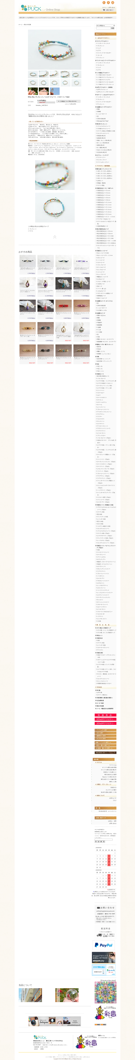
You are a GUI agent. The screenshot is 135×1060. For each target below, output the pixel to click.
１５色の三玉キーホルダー (104, 75)
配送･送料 (73, 1055)
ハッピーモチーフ (102, 114)
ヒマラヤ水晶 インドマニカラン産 (106, 381)
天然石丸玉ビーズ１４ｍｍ (104, 207)
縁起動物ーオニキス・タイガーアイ (106, 341)
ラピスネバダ (100, 614)
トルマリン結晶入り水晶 (103, 526)
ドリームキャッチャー (103, 162)
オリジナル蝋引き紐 (39, 151)
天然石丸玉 (100, 638)
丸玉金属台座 (100, 700)
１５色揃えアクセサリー (103, 72)
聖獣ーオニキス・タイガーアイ (105, 339)
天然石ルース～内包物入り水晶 (105, 505)
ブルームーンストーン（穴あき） (106, 473)
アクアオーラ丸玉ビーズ (103, 219)
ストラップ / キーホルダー (104, 53)
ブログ (114, 800)
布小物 (98, 690)
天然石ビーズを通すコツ (109, 772)
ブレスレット (33, 229)
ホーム (20, 24)
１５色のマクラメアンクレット (105, 84)
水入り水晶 (100, 524)
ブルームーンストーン (103, 409)
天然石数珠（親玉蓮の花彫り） (105, 697)
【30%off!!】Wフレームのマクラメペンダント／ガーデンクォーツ (81, 336)
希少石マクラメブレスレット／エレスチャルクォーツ (45, 358)
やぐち (31, 231)
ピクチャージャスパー (103, 595)
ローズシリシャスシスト (103, 597)
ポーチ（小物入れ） (102, 695)
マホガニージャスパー (103, 580)
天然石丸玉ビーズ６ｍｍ (103, 197)
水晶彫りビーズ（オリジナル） (105, 301)
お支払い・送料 (112, 821)
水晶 (98, 550)
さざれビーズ (100, 279)
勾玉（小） (100, 368)
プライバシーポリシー (62, 1057)
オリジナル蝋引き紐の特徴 (109, 767)
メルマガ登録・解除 (50, 1057)
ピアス (99, 50)
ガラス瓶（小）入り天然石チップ (106, 632)
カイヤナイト (100, 423)
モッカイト (100, 599)
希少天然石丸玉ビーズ (103, 229)
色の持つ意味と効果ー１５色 (108, 792)
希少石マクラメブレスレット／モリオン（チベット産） (27, 336)
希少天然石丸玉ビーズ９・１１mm (106, 240)
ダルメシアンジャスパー (103, 569)
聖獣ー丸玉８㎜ (101, 315)
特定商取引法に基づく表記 (75, 1057)
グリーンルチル (101, 557)
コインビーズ (100, 272)
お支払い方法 (66, 1055)
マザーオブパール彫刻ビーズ (105, 293)
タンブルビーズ (101, 269)
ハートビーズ (100, 260)
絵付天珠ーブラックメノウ (104, 361)
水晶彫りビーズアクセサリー (104, 107)
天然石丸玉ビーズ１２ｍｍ (104, 204)
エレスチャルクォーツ (103, 133)
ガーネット (100, 400)
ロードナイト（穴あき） (103, 466)
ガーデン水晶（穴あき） (103, 533)
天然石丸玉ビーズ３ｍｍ (103, 193)
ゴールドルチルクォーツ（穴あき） (106, 531)
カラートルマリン (102, 402)
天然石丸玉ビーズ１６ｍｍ (104, 209)
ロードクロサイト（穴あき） (105, 464)
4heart (99, 349)
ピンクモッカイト (102, 618)
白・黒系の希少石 (102, 147)
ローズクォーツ (101, 554)
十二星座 (99, 332)
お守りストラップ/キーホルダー (105, 92)
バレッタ (99, 55)
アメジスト (100, 650)
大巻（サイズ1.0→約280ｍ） (105, 176)
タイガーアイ (100, 578)
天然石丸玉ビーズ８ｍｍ (103, 200)
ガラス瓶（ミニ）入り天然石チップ (106, 630)
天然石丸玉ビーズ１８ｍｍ (104, 212)
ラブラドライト (101, 430)
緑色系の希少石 (101, 138)
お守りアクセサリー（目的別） (105, 87)
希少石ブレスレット (102, 124)
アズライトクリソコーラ (103, 428)
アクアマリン (100, 414)
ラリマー (99, 416)
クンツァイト (100, 390)
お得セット (100, 180)
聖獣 (98, 109)
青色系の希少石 (101, 135)
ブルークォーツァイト (103, 573)
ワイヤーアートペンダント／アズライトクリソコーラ (63, 291)
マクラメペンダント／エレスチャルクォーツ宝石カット (27, 291)
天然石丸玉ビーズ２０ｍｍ (104, 214)
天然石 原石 (100, 652)
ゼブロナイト (100, 583)
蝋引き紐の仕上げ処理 (110, 774)
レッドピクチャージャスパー (105, 592)
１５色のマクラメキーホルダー (105, 82)
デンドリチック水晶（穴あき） (105, 538)
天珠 (98, 356)
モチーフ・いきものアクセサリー (105, 94)
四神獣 (99, 111)
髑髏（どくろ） (101, 351)
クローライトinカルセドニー (104, 611)
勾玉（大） (100, 366)
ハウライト (100, 616)
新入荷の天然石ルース (103, 376)
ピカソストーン (101, 588)
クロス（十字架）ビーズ (103, 281)
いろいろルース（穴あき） (104, 438)
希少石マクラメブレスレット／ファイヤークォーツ (45, 336)
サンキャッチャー (102, 159)
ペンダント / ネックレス (103, 43)
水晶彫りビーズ (101, 313)
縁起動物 (99, 325)
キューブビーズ (101, 274)
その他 (99, 621)
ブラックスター (101, 435)
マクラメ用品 (100, 185)
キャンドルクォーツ (102, 681)
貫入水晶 (99, 514)
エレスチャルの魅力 (111, 790)
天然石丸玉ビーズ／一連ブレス (105, 188)
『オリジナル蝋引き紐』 (97, 17)
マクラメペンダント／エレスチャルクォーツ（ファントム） (45, 291)
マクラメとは (112, 765)
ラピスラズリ (100, 419)
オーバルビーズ (101, 267)
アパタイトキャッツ (102, 426)
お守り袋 (99, 692)
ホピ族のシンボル (102, 310)
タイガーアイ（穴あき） (103, 502)
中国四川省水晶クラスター (104, 683)
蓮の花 (99, 346)
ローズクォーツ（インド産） (105, 385)
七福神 (99, 327)
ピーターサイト (101, 433)
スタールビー (100, 392)
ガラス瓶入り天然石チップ (104, 628)
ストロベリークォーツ (103, 552)
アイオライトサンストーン (104, 411)
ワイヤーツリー (101, 157)
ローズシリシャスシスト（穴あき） (106, 461)
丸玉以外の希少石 (102, 152)
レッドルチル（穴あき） (103, 540)
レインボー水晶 (101, 519)
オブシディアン (101, 559)
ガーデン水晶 (100, 512)
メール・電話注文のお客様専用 (105, 708)
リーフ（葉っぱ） (102, 288)
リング (99, 48)
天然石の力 (113, 787)
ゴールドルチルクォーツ (103, 126)
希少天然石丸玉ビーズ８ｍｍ (105, 233)
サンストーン (100, 421)
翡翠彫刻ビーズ (101, 295)
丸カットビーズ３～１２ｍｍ (105, 255)
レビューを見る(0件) (70, 104)
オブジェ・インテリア (103, 155)
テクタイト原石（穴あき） (104, 497)
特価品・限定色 (101, 183)
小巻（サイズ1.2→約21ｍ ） (104, 173)
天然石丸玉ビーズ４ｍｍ (103, 195)
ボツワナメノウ (101, 566)
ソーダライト (100, 576)
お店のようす (112, 798)
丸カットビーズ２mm (103, 253)
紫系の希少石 (100, 145)
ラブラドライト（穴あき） (104, 478)
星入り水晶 (100, 521)
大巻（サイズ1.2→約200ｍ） (105, 178)
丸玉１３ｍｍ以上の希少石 (104, 150)
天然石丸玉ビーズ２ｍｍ (103, 190)
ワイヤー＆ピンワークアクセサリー (106, 60)
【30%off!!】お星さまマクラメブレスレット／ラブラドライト (27, 269)
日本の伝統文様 (101, 118)
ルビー (99, 395)
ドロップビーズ (101, 265)
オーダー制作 (100, 703)
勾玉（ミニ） (100, 371)
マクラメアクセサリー (103, 41)
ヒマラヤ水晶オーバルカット (105, 383)
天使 (98, 337)
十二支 (99, 329)
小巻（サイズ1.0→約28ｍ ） (104, 171)
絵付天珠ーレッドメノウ (103, 359)
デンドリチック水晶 (102, 516)
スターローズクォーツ (103, 647)
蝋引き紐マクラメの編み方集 (108, 779)
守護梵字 (99, 322)
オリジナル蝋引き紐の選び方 (108, 769)
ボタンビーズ (100, 257)
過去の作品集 (27, 24)
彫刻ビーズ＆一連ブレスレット (105, 344)
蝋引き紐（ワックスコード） (104, 169)
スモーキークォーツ (102, 604)
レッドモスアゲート (102, 585)
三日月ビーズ (100, 284)
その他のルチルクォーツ (103, 128)
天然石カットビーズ (102, 250)
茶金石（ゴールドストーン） (105, 564)
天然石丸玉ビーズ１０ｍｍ (104, 202)
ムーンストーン (101, 407)
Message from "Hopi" (103, 121)
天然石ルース (100, 374)
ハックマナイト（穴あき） (104, 490)
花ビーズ (99, 286)
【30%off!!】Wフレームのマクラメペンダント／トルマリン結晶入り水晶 (63, 336)
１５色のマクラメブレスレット (105, 77)
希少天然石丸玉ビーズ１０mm (105, 236)
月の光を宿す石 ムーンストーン (107, 811)
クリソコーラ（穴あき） (103, 499)
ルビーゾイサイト (102, 607)
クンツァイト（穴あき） (103, 459)
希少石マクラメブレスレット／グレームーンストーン (27, 358)
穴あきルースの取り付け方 (109, 777)
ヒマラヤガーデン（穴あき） (105, 535)
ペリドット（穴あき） (103, 471)
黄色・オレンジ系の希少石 (104, 140)
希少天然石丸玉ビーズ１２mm (105, 238)
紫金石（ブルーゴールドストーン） (106, 561)
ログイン (104, 7)
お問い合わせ (111, 7)
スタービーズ (100, 262)
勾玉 (98, 364)
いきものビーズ (101, 291)
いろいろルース (101, 378)
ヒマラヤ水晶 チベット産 (104, 388)
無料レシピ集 (112, 781)
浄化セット (100, 635)
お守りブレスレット (102, 89)
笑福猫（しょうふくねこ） (104, 353)
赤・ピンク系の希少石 (103, 143)
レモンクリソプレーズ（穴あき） (106, 468)
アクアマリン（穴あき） (103, 476)
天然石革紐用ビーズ (102, 226)
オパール (99, 404)
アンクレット (100, 57)
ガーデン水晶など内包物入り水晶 (106, 131)
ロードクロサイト (102, 397)
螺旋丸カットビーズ (102, 276)
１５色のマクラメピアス (103, 79)
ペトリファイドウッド (103, 590)
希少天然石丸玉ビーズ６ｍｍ (105, 231)
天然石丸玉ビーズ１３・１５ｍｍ (106, 216)
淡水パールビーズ (102, 298)
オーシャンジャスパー (103, 602)
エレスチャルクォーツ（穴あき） (106, 543)
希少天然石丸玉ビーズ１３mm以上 (106, 243)
